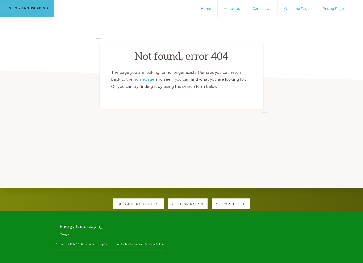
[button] (356, 6)
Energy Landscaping (27, 8)
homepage (144, 79)
